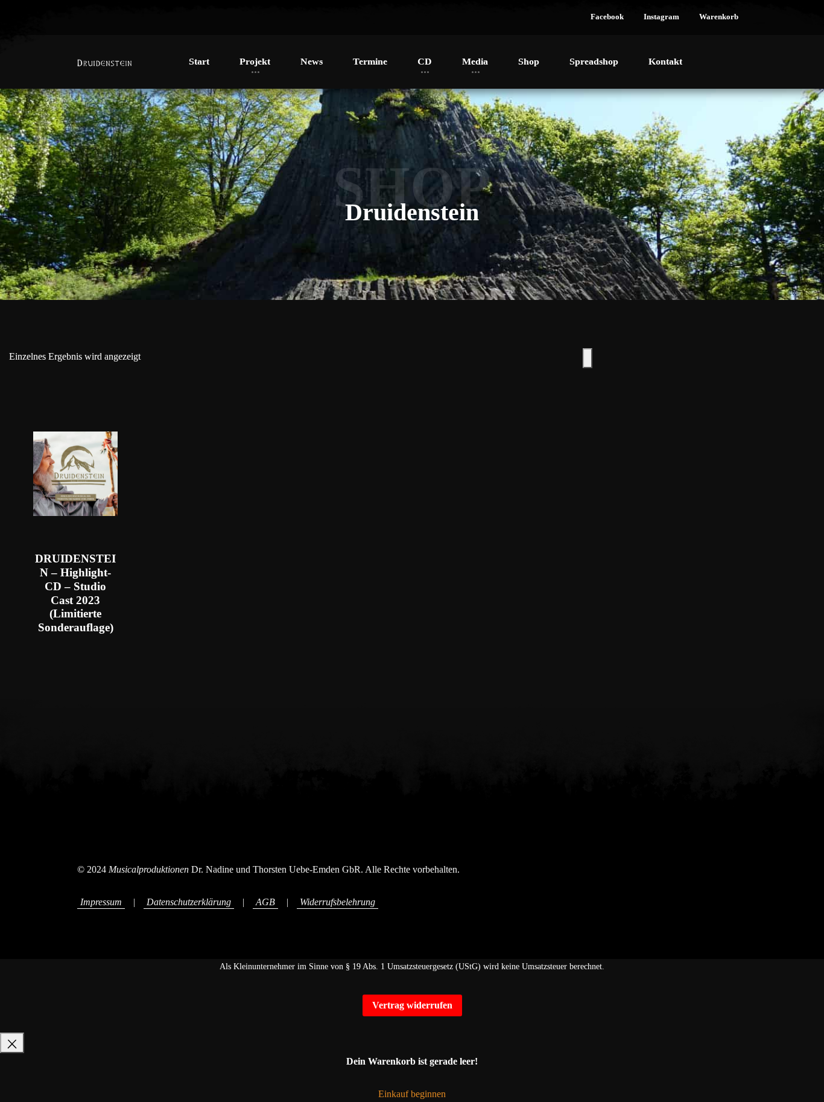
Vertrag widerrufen (412, 1005)
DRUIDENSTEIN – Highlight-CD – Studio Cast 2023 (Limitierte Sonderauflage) (75, 593)
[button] (607, 17)
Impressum (101, 902)
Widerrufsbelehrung (337, 902)
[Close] (12, 1043)
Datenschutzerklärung (189, 902)
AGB (265, 902)
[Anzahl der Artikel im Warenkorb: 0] (587, 358)
